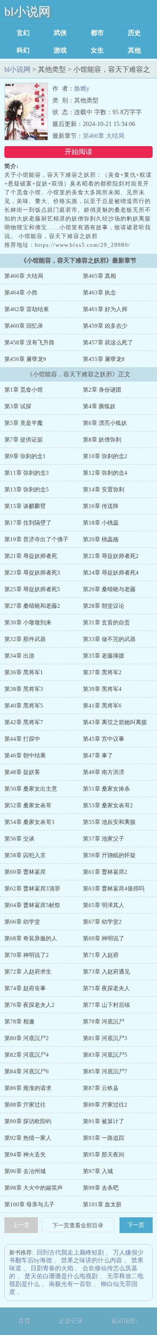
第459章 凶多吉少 (105, 325)
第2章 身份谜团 (102, 389)
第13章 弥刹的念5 (26, 489)
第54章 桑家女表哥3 (29, 822)
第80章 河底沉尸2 (26, 1038)
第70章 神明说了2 (26, 955)
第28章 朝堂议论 (103, 606)
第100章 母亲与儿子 (29, 1204)
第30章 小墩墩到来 (27, 622)
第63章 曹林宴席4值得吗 (113, 888)
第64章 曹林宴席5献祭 (32, 905)
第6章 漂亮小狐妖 (105, 423)
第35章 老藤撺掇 (103, 655)
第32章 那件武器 (25, 639)
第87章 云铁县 (101, 1088)
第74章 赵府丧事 (25, 988)
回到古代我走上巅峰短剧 (70, 1252)
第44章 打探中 (22, 739)
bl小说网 (27, 11)
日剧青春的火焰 (52, 1268)
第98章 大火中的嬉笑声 (33, 1187)
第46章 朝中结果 (25, 755)
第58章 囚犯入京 (25, 855)
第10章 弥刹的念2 (105, 456)
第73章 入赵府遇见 (106, 971)
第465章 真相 (99, 276)
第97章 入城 (98, 1171)
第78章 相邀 (19, 1021)
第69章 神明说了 (103, 938)
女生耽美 (97, 50)
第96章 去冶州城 (25, 1171)
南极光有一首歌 (70, 1284)
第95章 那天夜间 (103, 1154)
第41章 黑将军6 (102, 705)
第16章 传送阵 (101, 506)
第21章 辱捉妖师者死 (30, 556)
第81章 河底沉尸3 (105, 1038)
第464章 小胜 (21, 292)
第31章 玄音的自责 (106, 622)
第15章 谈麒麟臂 (25, 506)
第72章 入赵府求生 (27, 971)
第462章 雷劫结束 (26, 309)
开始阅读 (78, 151)
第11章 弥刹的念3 (26, 473)
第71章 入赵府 (101, 955)
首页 (24, 1321)
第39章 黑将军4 (102, 689)
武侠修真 (60, 32)
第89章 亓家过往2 (105, 1104)
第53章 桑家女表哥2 (108, 805)
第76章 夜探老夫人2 (29, 1005)
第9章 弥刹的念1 (25, 456)
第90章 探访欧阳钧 (27, 1121)
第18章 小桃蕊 (101, 522)
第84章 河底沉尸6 (26, 1071)
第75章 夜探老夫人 (106, 988)
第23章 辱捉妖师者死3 (32, 572)
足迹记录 (71, 1321)
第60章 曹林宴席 (25, 872)
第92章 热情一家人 (27, 1138)
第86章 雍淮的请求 (27, 1088)
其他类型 (134, 50)
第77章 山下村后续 (106, 1005)
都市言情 (97, 32)
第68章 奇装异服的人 (30, 938)
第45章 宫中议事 (103, 739)
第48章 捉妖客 (22, 772)
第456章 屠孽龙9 (25, 359)
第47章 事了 (98, 755)
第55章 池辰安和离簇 (109, 822)
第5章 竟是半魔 (23, 423)
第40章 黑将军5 (23, 705)
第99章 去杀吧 (101, 1187)
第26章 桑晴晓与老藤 (109, 589)
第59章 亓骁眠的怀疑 (109, 855)
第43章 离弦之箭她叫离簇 (115, 722)
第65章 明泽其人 (103, 905)
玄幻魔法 (23, 32)
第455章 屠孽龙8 (104, 359)
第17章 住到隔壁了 (27, 522)
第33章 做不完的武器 (109, 639)
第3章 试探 (17, 406)
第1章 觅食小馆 (23, 389)
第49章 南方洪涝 (103, 772)
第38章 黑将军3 (23, 689)
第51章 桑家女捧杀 (106, 788)
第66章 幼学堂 (22, 921)
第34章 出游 (19, 655)
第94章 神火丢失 (25, 1154)
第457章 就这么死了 (108, 342)
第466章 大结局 (103, 136)
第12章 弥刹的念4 (105, 473)
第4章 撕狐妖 (99, 406)
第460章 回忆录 (23, 325)
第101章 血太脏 (102, 1204)
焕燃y (81, 88)
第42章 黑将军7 (23, 722)
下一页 (135, 1225)
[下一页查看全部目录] (78, 1225)
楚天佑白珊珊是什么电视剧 (61, 1276)
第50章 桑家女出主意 (30, 788)
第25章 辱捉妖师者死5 (32, 589)
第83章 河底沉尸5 (105, 1054)
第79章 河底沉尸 (103, 1021)
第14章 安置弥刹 (103, 489)
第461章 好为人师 (105, 309)
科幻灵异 (23, 50)
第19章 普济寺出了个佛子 (36, 539)
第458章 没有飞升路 (29, 342)
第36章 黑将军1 (23, 672)
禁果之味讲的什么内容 (91, 1260)
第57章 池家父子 (103, 838)
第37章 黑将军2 (102, 672)
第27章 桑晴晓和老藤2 (32, 606)
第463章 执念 (99, 292)
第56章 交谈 (19, 838)
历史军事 (134, 32)
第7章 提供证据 (23, 439)
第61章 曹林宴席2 (105, 872)
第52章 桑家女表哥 (27, 805)
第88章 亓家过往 (25, 1104)
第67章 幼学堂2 (102, 921)
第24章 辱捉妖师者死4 (111, 572)
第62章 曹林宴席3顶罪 (32, 888)
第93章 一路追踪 (103, 1138)
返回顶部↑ (125, 1321)
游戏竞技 (60, 50)
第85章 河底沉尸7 (105, 1071)
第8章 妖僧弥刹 (102, 439)
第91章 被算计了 (103, 1121)
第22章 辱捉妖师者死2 (111, 556)
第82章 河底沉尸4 (26, 1054)
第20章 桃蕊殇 (101, 539)
